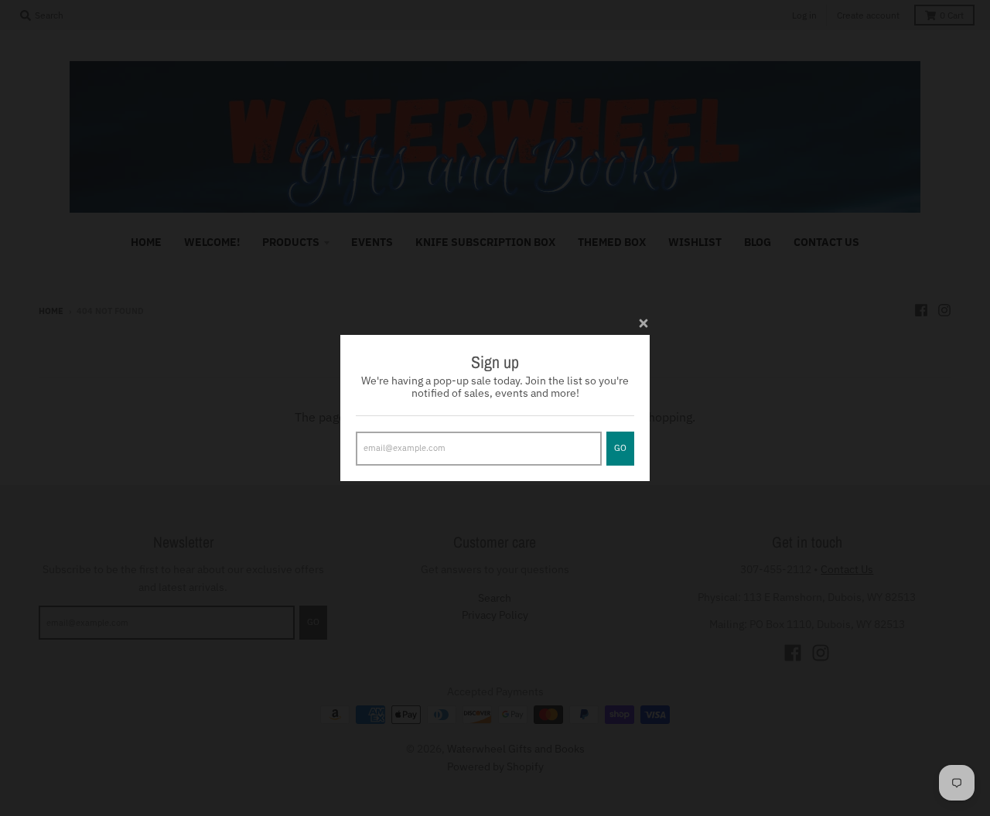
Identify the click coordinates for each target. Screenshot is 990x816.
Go (620, 447)
